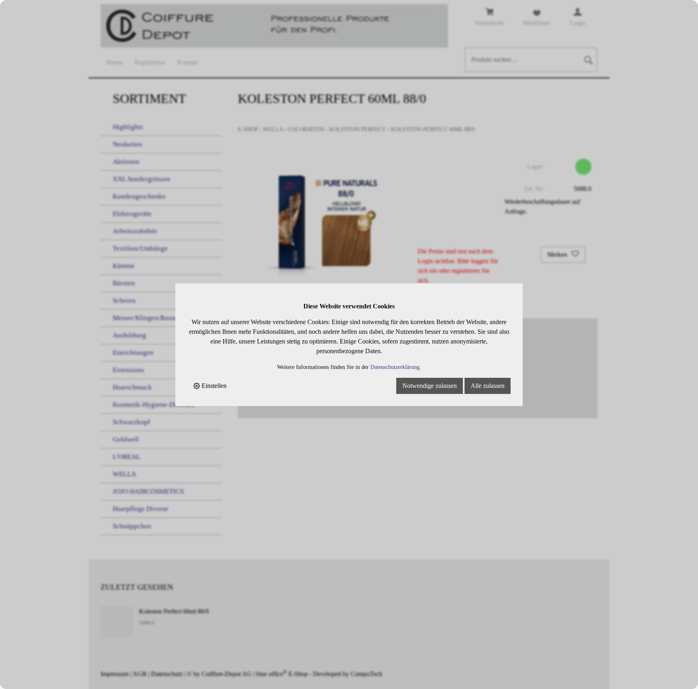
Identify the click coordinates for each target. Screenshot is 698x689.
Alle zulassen (488, 385)
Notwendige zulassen (429, 385)
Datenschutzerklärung (395, 367)
